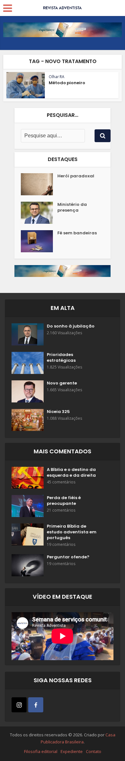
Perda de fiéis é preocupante (64, 500)
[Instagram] (19, 704)
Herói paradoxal (75, 176)
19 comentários (61, 544)
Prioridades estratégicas (61, 357)
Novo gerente (62, 383)
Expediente (72, 751)
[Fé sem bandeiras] (39, 241)
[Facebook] (35, 704)
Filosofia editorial (40, 751)
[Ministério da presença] (39, 213)
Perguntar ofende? (68, 557)
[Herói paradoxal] (39, 184)
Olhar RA (56, 76)
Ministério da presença (72, 207)
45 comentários (61, 482)
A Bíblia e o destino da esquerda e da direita (71, 472)
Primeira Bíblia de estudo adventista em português (71, 532)
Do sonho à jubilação (71, 326)
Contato (93, 751)
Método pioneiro (67, 83)
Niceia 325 (58, 412)
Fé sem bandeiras (77, 233)
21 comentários (61, 510)
